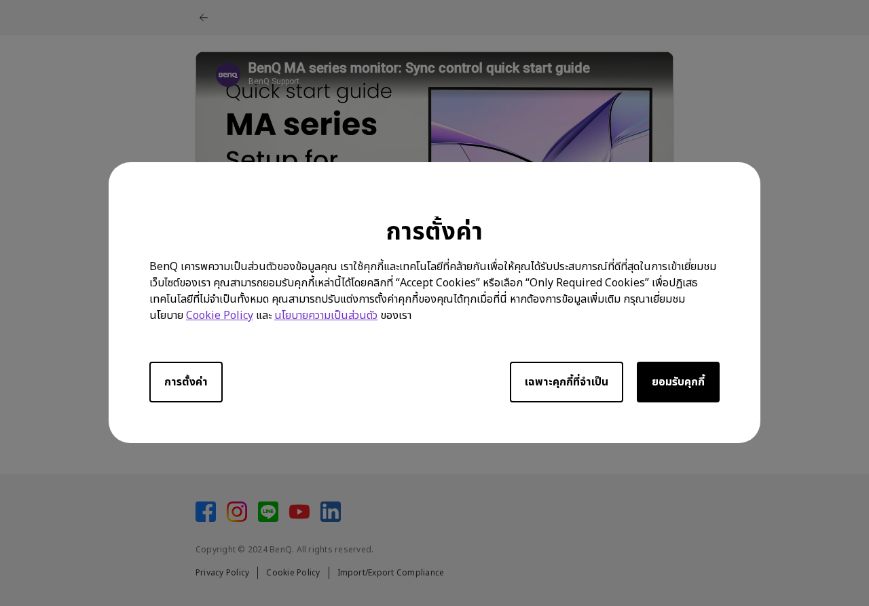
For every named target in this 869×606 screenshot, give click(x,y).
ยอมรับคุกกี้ (678, 383)
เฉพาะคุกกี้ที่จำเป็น (566, 383)
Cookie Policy (219, 316)
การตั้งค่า (186, 383)
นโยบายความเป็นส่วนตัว (325, 316)
